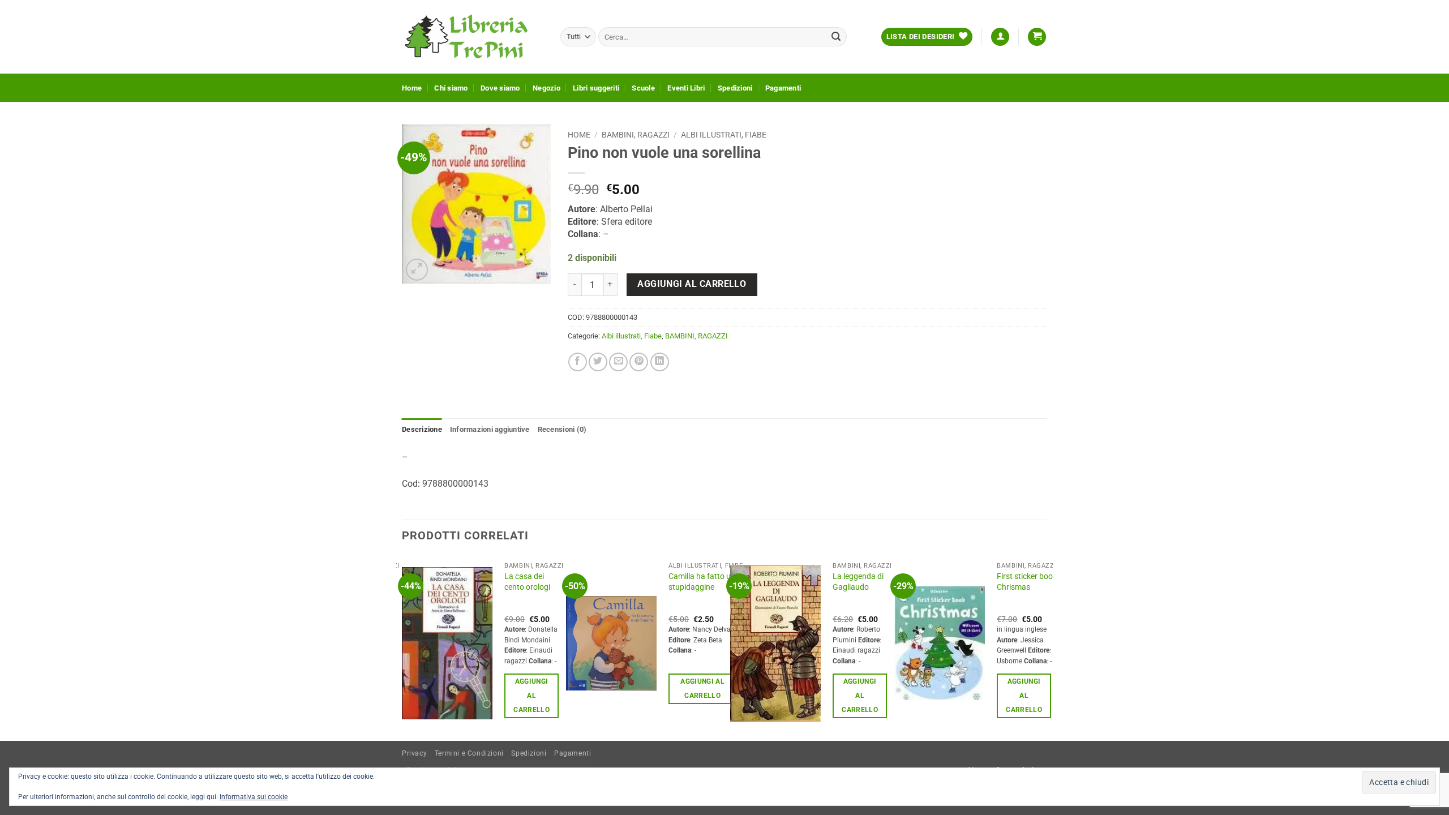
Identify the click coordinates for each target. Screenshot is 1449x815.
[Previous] (402, 647)
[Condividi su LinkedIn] (659, 362)
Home (412, 88)
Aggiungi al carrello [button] (531, 695)
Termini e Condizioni (469, 753)
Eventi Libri (686, 88)
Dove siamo (500, 88)
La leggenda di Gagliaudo (858, 582)
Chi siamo (451, 88)
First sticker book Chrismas (1027, 582)
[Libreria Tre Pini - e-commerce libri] (472, 37)
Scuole (643, 88)
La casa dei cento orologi (527, 582)
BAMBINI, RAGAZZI (636, 134)
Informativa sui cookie (254, 797)
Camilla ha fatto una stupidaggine (704, 582)
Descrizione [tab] (422, 429)
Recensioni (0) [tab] (562, 429)
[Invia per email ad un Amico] (618, 362)
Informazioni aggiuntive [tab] (490, 429)
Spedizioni (735, 88)
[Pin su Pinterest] (638, 362)
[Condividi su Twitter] (598, 362)
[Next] (1046, 647)
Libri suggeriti (596, 88)
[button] (1000, 37)
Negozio (546, 88)
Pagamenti (783, 88)
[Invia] (836, 36)
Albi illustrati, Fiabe (723, 134)
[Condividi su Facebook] (577, 362)
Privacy (414, 753)
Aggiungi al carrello (691, 284)
